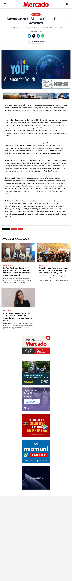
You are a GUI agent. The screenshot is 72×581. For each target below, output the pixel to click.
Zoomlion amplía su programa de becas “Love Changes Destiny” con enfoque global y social (54, 270)
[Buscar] (67, 4)
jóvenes (14, 229)
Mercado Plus (36, 14)
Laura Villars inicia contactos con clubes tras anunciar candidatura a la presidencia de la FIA (17, 317)
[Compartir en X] (33, 36)
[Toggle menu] (5, 4)
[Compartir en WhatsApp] (42, 36)
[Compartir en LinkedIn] (29, 36)
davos (20, 229)
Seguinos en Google (37, 41)
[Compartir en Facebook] (38, 36)
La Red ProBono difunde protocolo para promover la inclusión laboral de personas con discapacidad (16, 271)
